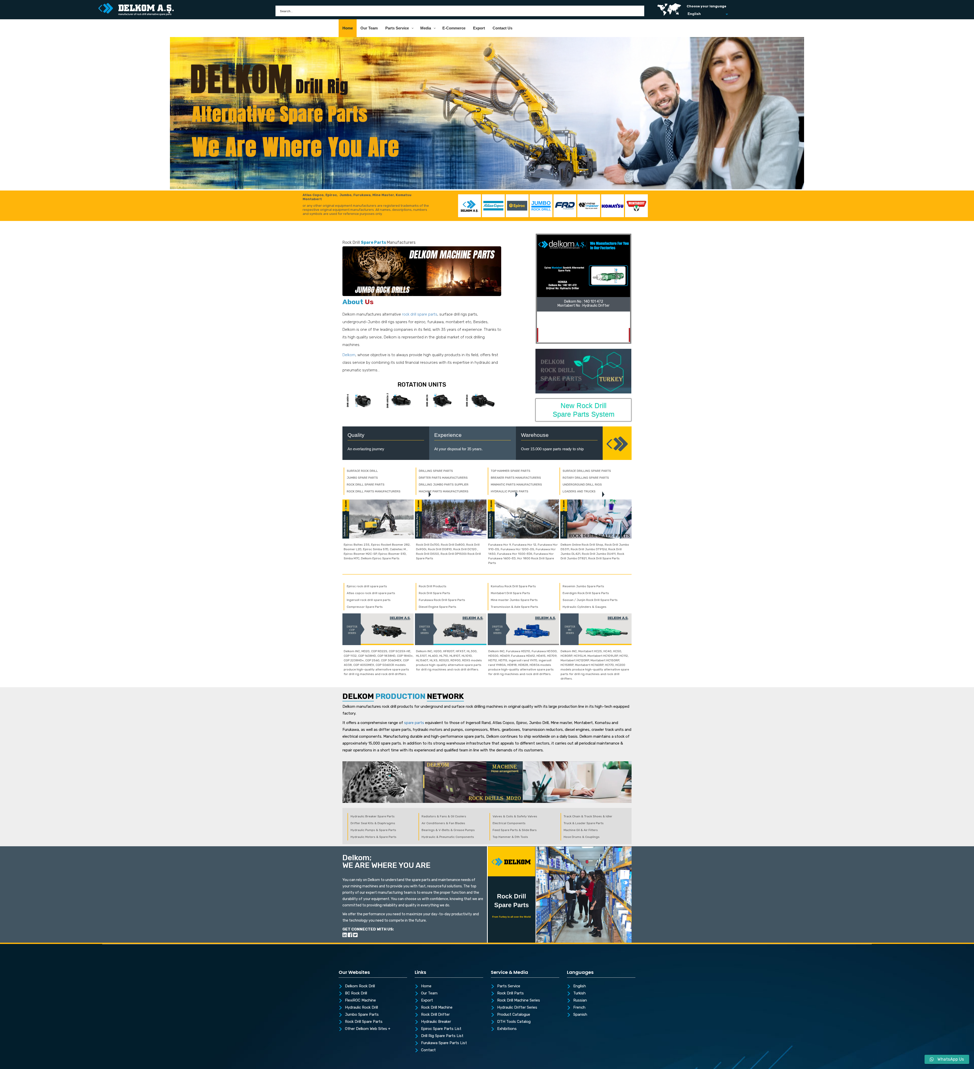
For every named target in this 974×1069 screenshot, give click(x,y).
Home (426, 986)
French (579, 1008)
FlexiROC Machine (360, 1000)
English (579, 986)
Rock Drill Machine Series (518, 1000)
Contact (428, 1050)
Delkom (348, 355)
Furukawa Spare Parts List (444, 1043)
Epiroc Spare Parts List (441, 1029)
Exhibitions (507, 1029)
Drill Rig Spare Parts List (442, 1036)
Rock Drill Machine (437, 1008)
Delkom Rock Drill (360, 986)
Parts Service (508, 986)
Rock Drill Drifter (435, 1015)
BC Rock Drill (356, 993)
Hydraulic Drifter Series (517, 1008)
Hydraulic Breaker (436, 1022)
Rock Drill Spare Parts (363, 1022)
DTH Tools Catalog (514, 1022)
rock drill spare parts (419, 314)
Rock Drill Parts (510, 993)
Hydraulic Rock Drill (361, 1008)
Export (427, 1000)
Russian (580, 1000)
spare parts (414, 722)
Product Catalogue (513, 1015)
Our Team (429, 993)
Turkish (579, 993)
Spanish (580, 1015)
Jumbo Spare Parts (362, 1015)
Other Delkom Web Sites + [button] (367, 1029)
